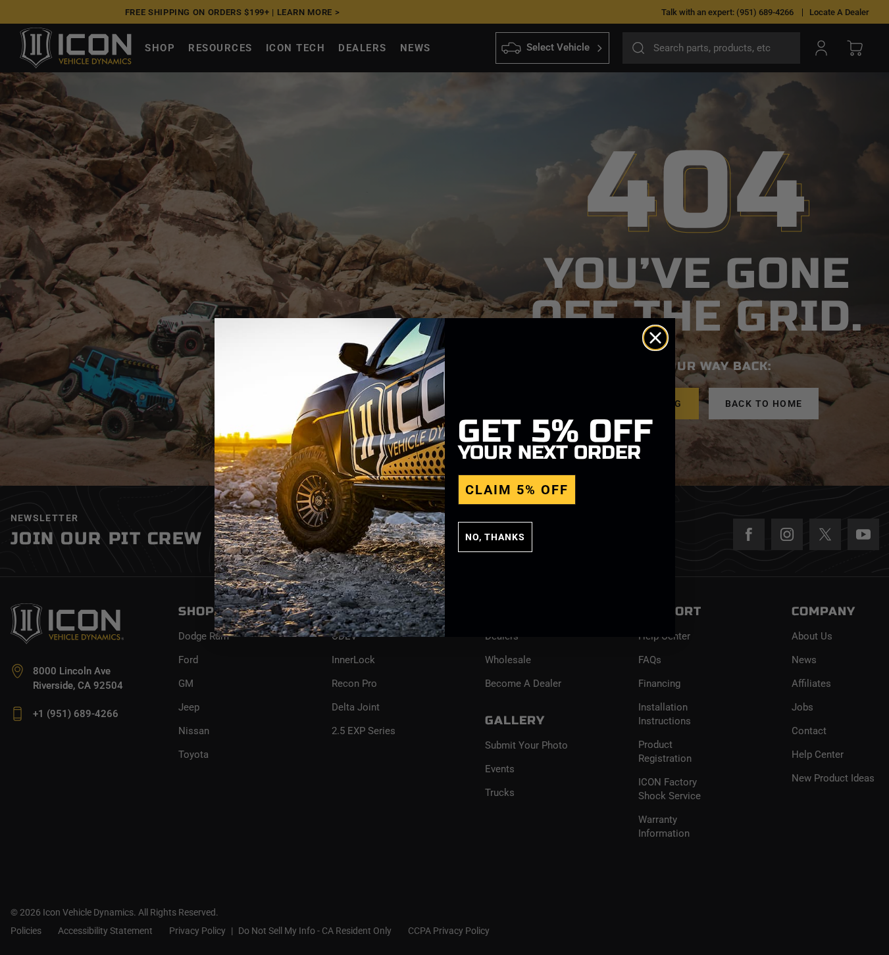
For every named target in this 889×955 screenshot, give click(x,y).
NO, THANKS (495, 537)
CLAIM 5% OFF (517, 490)
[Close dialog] (655, 338)
